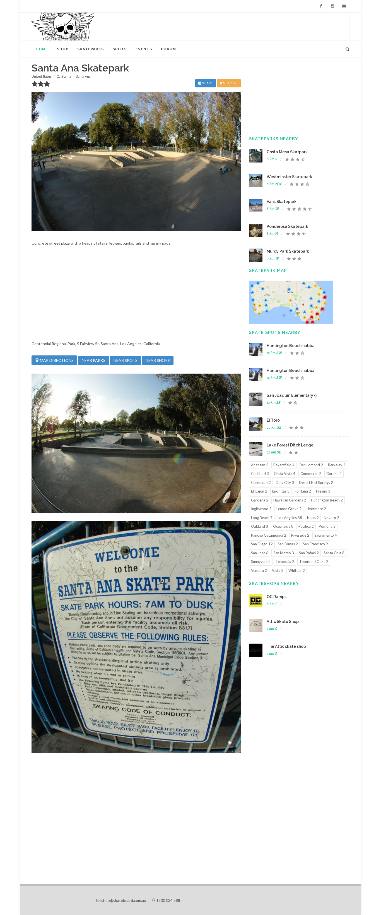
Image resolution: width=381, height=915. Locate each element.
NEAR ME (230, 83)
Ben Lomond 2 (311, 465)
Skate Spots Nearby (274, 332)
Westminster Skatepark (289, 177)
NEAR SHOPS (158, 360)
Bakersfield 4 (284, 465)
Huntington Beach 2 (327, 500)
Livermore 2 (316, 509)
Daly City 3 (285, 482)
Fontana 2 (303, 491)
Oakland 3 (259, 526)
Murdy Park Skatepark (288, 251)
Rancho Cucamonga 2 (268, 535)
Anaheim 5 (259, 465)
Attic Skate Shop (283, 621)
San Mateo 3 (283, 553)
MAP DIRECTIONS (56, 360)
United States (42, 76)
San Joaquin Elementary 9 (292, 395)
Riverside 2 (300, 535)
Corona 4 (334, 473)
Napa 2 (313, 517)
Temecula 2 (285, 561)
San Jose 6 (259, 553)
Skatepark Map (268, 270)
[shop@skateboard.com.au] (343, 6)
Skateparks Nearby (273, 138)
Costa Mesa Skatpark (287, 152)
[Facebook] (321, 6)
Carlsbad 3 (260, 473)
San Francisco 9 (315, 544)
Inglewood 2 (261, 509)
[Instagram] (332, 6)
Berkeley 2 (336, 465)
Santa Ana (83, 76)
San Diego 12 (262, 544)
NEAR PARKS (93, 360)
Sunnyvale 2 (261, 561)
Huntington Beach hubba (291, 345)
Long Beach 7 (262, 517)
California (64, 76)
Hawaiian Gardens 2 (289, 500)
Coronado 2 (261, 482)
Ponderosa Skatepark (287, 226)
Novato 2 (331, 517)
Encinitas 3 (281, 491)
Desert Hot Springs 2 (316, 482)
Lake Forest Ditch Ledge (290, 445)
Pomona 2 (327, 526)
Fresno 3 (323, 491)
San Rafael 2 (309, 553)
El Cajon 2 (259, 491)
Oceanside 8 (283, 526)
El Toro (273, 420)
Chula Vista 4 (284, 473)
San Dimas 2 (288, 544)
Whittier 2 (296, 570)
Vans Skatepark (281, 201)
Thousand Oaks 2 (313, 561)
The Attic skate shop (286, 646)
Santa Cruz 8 (334, 553)
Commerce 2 (310, 473)
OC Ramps (276, 596)
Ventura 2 (259, 570)
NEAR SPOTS (126, 360)
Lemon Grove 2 (289, 509)
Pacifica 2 (306, 526)
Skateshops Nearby (274, 583)
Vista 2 (277, 570)
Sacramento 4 (325, 535)
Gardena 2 (259, 500)
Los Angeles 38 (290, 517)
